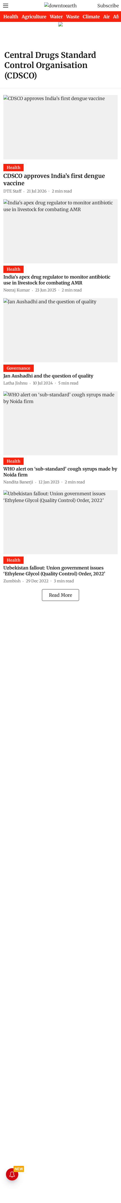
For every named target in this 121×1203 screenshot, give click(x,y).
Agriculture (34, 16)
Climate (91, 16)
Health (10, 16)
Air (106, 16)
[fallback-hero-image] (60, 127)
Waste (72, 16)
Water (56, 16)
